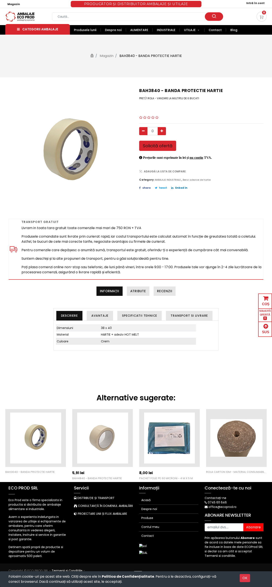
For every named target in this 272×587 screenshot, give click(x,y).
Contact (147, 536)
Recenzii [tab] (164, 291)
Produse (147, 518)
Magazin (13, 4)
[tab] (69, 315)
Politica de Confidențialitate (128, 576)
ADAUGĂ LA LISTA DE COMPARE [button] (165, 171)
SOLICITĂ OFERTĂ (265, 314)
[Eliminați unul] (143, 131)
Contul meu (150, 527)
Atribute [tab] (138, 291)
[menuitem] (87, 29)
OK (244, 578)
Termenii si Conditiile (67, 571)
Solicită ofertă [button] (158, 146)
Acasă (145, 500)
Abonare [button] (253, 527)
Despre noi (149, 509)
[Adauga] (162, 131)
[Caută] (214, 16)
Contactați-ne (215, 498)
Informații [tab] (109, 291)
